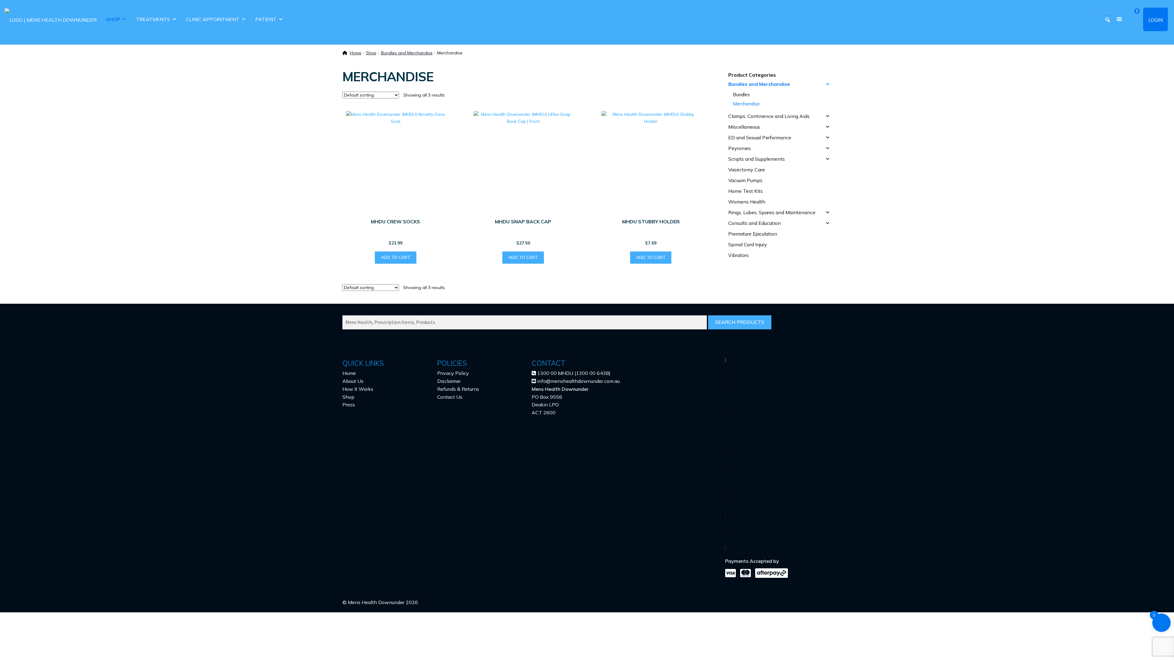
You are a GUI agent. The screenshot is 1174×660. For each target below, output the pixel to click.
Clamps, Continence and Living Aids (769, 116)
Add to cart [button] (395, 257)
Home (355, 53)
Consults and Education (754, 223)
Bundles (741, 94)
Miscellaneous (744, 127)
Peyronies (739, 148)
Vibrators (738, 255)
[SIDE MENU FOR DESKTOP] (1119, 19)
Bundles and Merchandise (407, 53)
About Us (353, 381)
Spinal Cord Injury (747, 244)
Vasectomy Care (746, 170)
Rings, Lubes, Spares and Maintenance (771, 212)
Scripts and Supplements (756, 159)
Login (1155, 20)
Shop (113, 19)
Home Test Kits (745, 191)
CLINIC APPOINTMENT (212, 19)
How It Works (357, 389)
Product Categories (752, 75)
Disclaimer (449, 381)
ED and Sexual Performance (759, 137)
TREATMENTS (153, 19)
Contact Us (449, 397)
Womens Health (746, 202)
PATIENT (265, 19)
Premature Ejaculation (752, 234)
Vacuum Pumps (745, 180)
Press (348, 405)
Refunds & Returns (458, 389)
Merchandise (746, 104)
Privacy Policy (453, 373)
